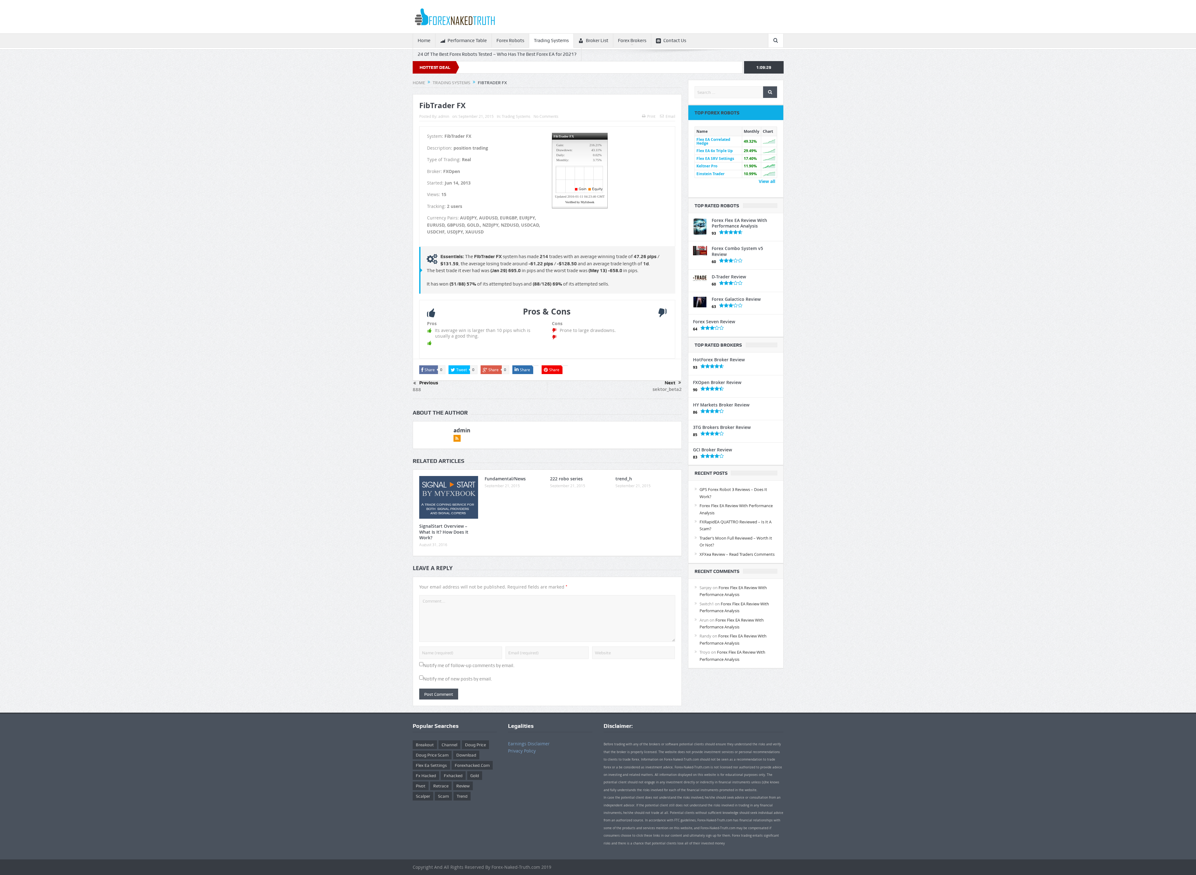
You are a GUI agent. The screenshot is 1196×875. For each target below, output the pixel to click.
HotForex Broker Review (719, 360)
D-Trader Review (729, 277)
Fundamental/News (505, 479)
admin (443, 116)
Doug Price (475, 744)
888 (417, 389)
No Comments (546, 116)
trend (462, 796)
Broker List (597, 40)
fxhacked (453, 775)
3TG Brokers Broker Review (722, 427)
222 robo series (566, 479)
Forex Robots (510, 40)
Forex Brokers (632, 40)
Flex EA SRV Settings (715, 158)
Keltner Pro (706, 166)
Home (424, 40)
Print (651, 116)
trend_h (623, 479)
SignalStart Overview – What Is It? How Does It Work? (443, 531)
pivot (420, 785)
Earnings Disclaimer (529, 744)
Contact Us (674, 40)
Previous (428, 383)
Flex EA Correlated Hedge (713, 141)
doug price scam (432, 754)
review (463, 785)
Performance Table (467, 40)
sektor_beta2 (667, 389)
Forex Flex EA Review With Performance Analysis (739, 223)
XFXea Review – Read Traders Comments (737, 554)
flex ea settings (431, 765)
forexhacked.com (472, 765)
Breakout (425, 744)
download (466, 754)
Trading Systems (551, 40)
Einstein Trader (710, 173)
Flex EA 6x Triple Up (714, 150)
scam (443, 796)
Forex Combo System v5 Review (737, 251)
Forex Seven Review (714, 322)
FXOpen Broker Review (717, 382)
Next (670, 383)
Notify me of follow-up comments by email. (469, 665)
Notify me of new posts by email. (457, 679)
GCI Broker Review (712, 450)
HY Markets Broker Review (721, 405)
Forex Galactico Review (736, 299)
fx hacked (426, 775)
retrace (440, 785)
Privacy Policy (522, 751)
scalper (423, 796)
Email (670, 116)
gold (474, 775)
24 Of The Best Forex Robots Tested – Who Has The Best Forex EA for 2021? (497, 54)
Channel (449, 744)
